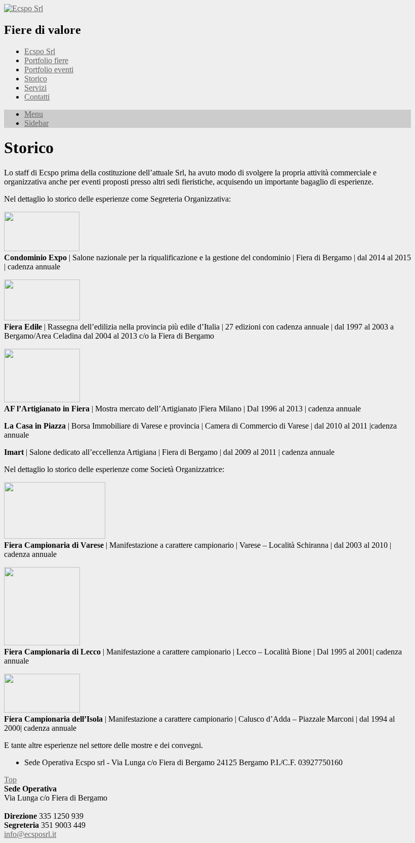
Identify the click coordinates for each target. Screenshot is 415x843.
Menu (33, 114)
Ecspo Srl (39, 51)
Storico (35, 78)
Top (10, 779)
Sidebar (36, 123)
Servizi (35, 87)
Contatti (37, 96)
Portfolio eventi (48, 69)
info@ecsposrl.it (30, 834)
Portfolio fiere (46, 60)
